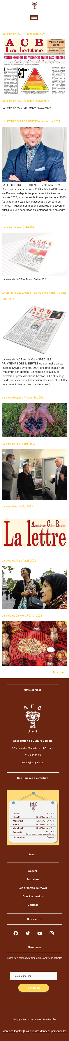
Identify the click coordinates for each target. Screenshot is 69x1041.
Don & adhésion (32, 896)
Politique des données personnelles (45, 1031)
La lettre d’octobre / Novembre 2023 (23, 397)
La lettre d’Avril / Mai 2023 (17, 506)
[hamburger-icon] (34, 17)
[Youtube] (39, 933)
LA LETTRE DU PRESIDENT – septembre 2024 (31, 121)
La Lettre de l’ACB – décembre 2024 (23, 33)
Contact (33, 904)
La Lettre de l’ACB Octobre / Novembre (25, 100)
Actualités (32, 879)
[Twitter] (27, 933)
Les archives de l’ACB (33, 887)
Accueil (33, 870)
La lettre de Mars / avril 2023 (19, 560)
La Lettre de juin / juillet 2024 (19, 227)
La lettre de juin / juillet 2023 (18, 443)
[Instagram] (51, 933)
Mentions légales (12, 1031)
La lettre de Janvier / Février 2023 (22, 615)
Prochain (60, 672)
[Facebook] (15, 933)
